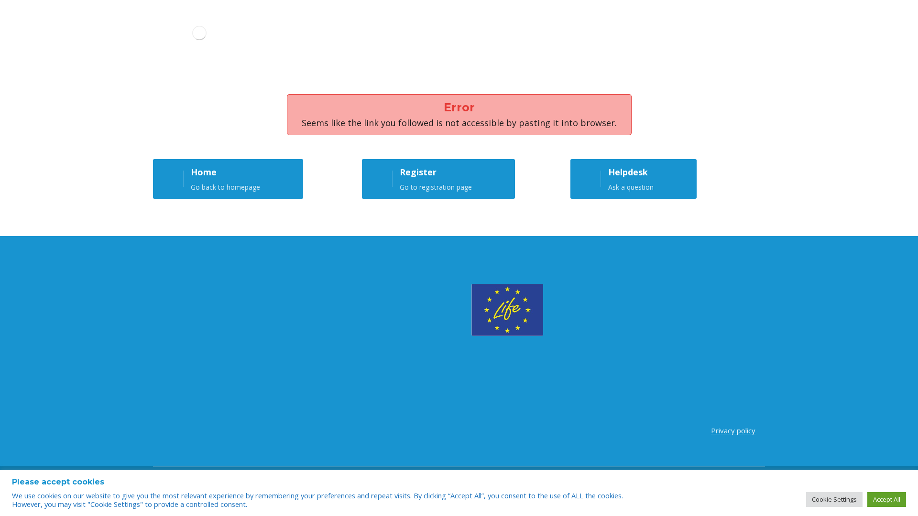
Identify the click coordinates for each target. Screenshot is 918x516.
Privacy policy (733, 430)
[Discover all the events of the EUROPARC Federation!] (199, 33)
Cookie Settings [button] (834, 499)
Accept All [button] (886, 499)
